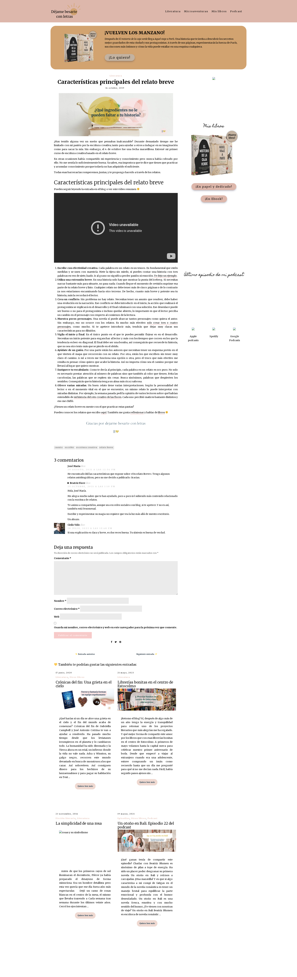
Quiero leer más (85, 786)
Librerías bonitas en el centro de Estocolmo (145, 684)
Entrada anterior (86, 654)
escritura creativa (86, 447)
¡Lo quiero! (119, 57)
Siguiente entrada (145, 654)
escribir (69, 447)
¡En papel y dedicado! (214, 186)
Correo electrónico (67, 608)
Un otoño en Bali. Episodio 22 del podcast (146, 825)
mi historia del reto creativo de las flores (97, 397)
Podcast (236, 11)
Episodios (124, 818)
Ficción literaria (66, 818)
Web (56, 616)
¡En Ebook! (214, 199)
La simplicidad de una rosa (79, 823)
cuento (59, 447)
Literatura (173, 11)
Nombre (60, 600)
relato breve (106, 447)
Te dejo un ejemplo (165, 275)
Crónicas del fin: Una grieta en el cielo (84, 684)
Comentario (62, 558)
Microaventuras (196, 11)
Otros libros (77, 677)
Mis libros (219, 11)
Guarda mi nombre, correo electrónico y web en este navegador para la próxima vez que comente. (115, 627)
